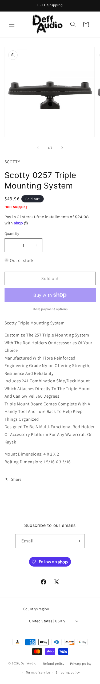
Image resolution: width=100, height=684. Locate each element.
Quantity (12, 233)
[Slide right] (62, 147)
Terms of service (38, 672)
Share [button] (16, 479)
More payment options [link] (50, 309)
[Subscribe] (78, 541)
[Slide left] (37, 147)
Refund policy (53, 663)
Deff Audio (29, 663)
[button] (11, 24)
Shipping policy (68, 672)
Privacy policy (81, 663)
